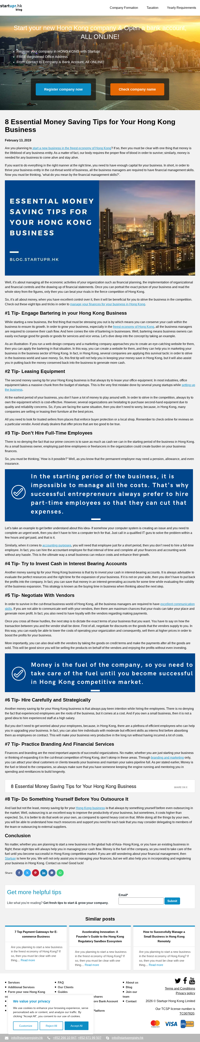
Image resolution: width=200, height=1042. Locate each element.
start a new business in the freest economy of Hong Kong (71, 148)
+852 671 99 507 (89, 1037)
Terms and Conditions (180, 988)
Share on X (180, 787)
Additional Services (21, 987)
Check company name (137, 89)
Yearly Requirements (181, 7)
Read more (28, 960)
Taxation (152, 7)
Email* (123, 895)
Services (14, 982)
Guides (63, 991)
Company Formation (124, 7)
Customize (25, 1025)
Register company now (63, 89)
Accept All (76, 1025)
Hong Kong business (90, 808)
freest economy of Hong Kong (133, 326)
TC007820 (186, 1013)
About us (132, 982)
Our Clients (65, 987)
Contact (131, 1001)
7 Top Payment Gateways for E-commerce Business (36, 934)
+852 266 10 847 (64, 1037)
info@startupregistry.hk (27, 1037)
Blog (129, 987)
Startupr (10, 858)
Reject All (51, 1025)
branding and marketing (167, 757)
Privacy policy (185, 993)
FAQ (61, 982)
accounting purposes (56, 545)
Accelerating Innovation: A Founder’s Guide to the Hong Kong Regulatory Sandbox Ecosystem (100, 936)
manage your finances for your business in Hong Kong (107, 304)
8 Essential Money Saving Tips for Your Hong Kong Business (73, 785)
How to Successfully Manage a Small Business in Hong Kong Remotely (164, 936)
